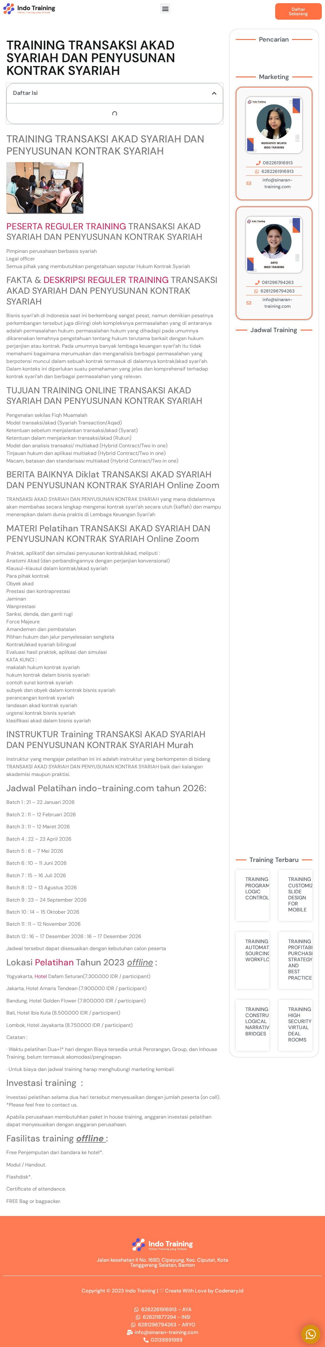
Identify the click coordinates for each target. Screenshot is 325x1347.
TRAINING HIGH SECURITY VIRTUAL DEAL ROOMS (300, 1024)
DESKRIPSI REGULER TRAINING (106, 280)
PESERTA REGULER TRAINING (66, 226)
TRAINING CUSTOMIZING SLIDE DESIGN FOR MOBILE (305, 894)
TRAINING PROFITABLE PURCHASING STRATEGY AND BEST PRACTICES (304, 959)
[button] (165, 8)
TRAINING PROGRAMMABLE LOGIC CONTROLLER (266, 888)
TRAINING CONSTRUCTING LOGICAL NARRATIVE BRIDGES (264, 1021)
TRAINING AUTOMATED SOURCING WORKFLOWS (261, 950)
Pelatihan (54, 962)
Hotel (41, 976)
